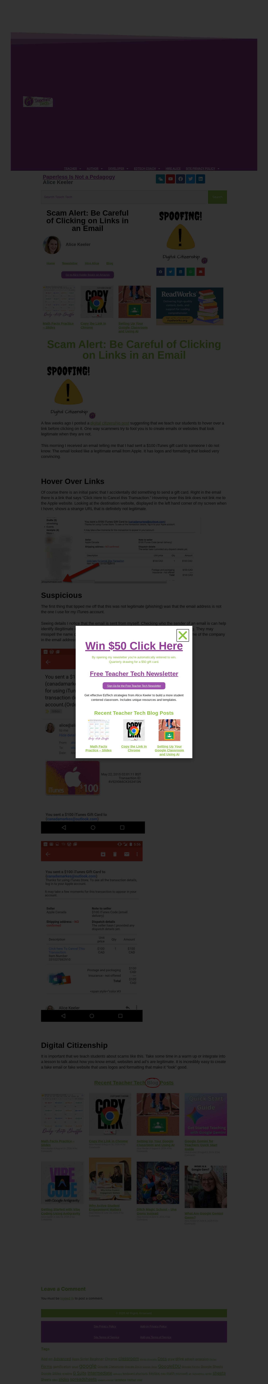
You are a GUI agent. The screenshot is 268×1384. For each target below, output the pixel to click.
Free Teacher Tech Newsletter (134, 673)
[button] (183, 635)
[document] (134, 692)
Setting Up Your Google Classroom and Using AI (169, 750)
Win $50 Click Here (134, 646)
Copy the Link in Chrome (134, 748)
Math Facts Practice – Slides (99, 748)
